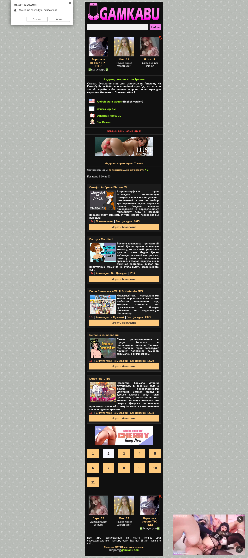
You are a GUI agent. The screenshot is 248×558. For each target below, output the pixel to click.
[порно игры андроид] (124, 20)
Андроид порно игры (118, 163)
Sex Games (103, 122)
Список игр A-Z (106, 109)
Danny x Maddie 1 (101, 239)
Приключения (104, 221)
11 (93, 482)
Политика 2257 (112, 547)
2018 (132, 273)
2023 (148, 317)
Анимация (102, 273)
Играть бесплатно (124, 227)
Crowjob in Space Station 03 (108, 187)
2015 (137, 221)
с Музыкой (117, 317)
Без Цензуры (124, 221)
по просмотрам (117, 170)
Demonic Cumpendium (104, 334)
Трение (138, 163)
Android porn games (109, 101)
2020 (151, 360)
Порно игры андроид (132, 547)
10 (155, 468)
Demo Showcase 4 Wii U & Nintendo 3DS (116, 291)
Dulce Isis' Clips (99, 378)
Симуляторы (104, 360)
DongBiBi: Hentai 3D (109, 115)
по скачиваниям (135, 170)
